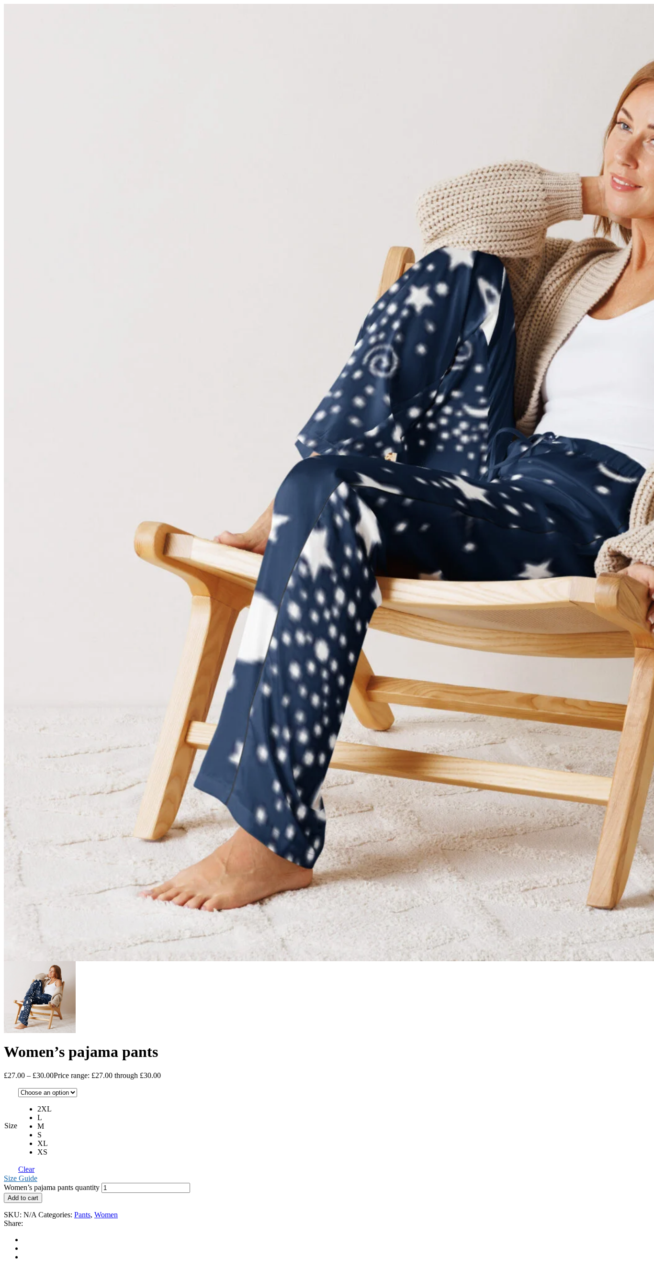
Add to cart (23, 1198)
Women (106, 1215)
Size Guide (20, 1178)
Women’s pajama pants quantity (52, 1187)
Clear (26, 1169)
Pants (82, 1215)
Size (10, 1126)
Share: (13, 1223)
